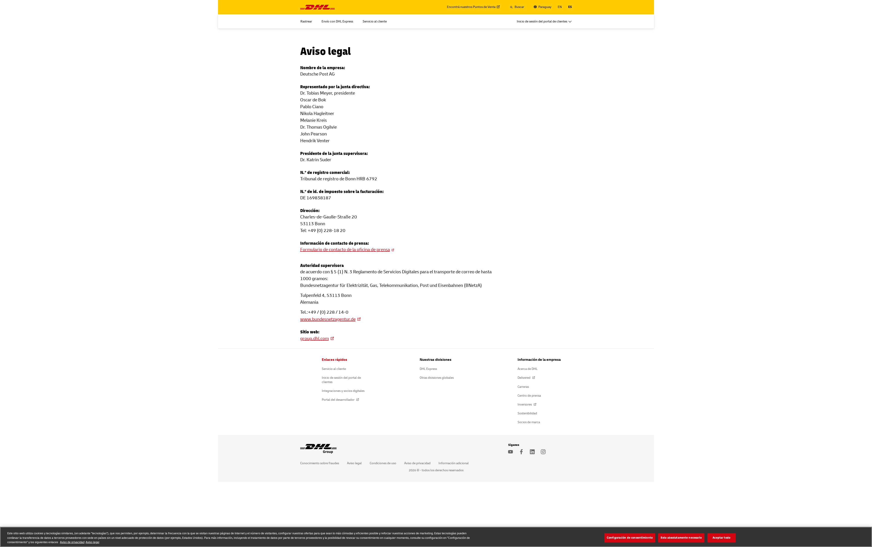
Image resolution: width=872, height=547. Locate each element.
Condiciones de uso (383, 463)
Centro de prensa (529, 396)
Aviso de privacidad (417, 463)
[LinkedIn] (532, 452)
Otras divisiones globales (437, 378)
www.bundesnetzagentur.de (328, 319)
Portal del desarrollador (338, 400)
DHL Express (428, 369)
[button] (517, 7)
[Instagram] (543, 452)
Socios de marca (529, 422)
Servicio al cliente (334, 369)
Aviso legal (354, 463)
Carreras (523, 387)
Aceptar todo (721, 538)
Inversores (525, 404)
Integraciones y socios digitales (343, 391)
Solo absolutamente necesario (681, 538)
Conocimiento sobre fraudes (319, 463)
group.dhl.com (314, 338)
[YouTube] (510, 452)
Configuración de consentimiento (630, 538)
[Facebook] (521, 452)
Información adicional (453, 463)
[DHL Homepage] (317, 7)
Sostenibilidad (527, 413)
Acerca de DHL (528, 369)
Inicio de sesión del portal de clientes (341, 380)
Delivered (524, 378)
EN (560, 7)
